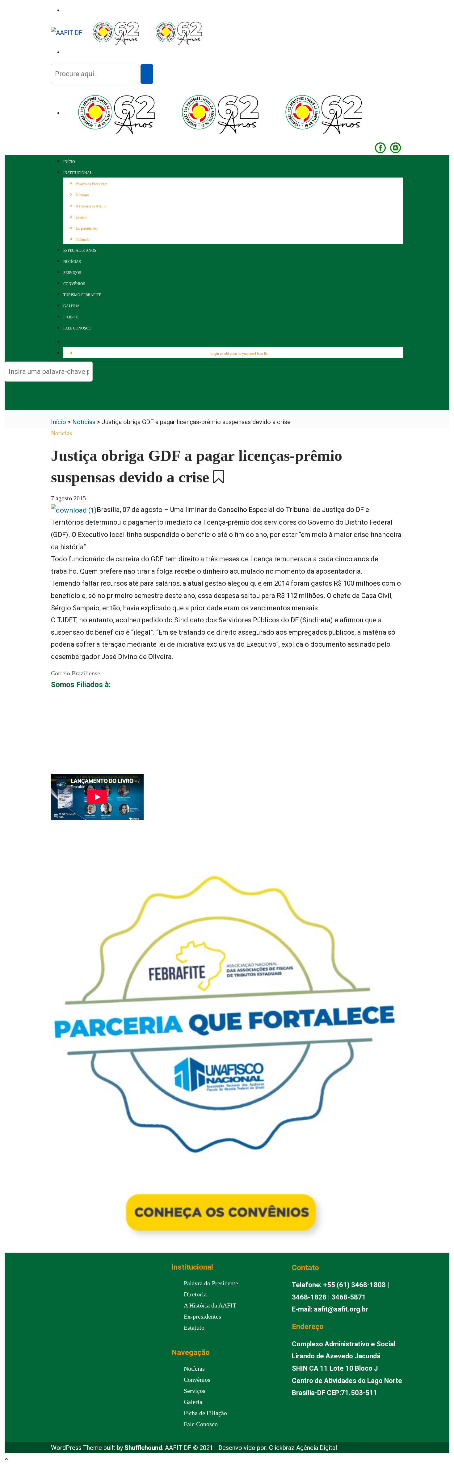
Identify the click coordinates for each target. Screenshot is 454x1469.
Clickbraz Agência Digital (303, 1447)
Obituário (83, 239)
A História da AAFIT (91, 206)
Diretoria (82, 195)
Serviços (72, 273)
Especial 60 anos (79, 250)
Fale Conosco (77, 328)
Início (69, 162)
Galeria (71, 306)
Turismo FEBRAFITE (82, 295)
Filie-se (70, 317)
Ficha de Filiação (205, 1413)
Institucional (77, 173)
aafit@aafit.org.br (341, 1309)
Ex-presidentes (86, 228)
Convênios (74, 284)
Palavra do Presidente (91, 184)
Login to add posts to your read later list (239, 353)
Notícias (72, 262)
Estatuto (81, 217)
